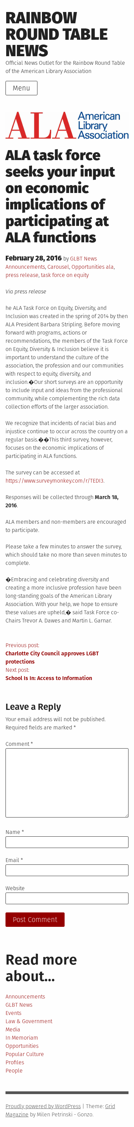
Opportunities (87, 267)
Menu (21, 88)
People (14, 1070)
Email (14, 860)
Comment (19, 744)
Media (12, 1029)
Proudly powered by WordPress (43, 1106)
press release (21, 275)
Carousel (58, 267)
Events (13, 1013)
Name (14, 832)
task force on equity (65, 275)
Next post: (48, 674)
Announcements (25, 267)
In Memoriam (21, 1037)
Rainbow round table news (56, 34)
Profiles (14, 1062)
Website (15, 888)
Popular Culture (24, 1054)
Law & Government (28, 1021)
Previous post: (52, 653)
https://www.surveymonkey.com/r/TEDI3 (54, 480)
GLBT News (83, 258)
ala (110, 267)
